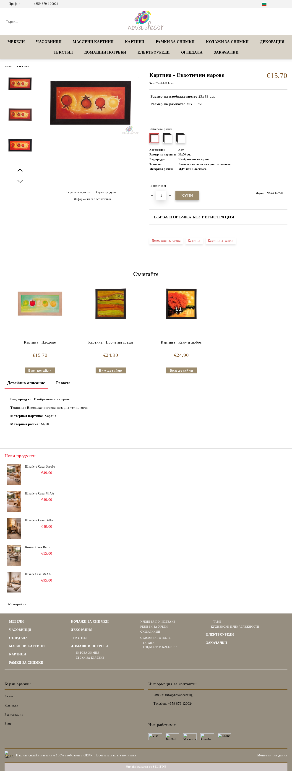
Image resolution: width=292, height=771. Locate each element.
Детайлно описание (26, 382)
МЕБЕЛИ (16, 42)
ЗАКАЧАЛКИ (226, 52)
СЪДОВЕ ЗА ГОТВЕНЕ (155, 637)
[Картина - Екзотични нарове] (91, 133)
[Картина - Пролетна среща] (110, 303)
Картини (194, 240)
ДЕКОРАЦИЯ (272, 42)
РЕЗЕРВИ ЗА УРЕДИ (154, 626)
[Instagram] (284, 3)
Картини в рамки (220, 240)
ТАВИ (217, 621)
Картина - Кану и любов (181, 342)
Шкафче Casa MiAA (39, 493)
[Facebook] (278, 3)
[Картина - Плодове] (40, 303)
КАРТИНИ (134, 42)
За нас (9, 696)
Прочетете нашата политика (115, 755)
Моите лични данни (272, 755)
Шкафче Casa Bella (39, 520)
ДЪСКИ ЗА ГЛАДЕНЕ (90, 657)
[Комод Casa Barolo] (14, 555)
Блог (8, 723)
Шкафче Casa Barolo (40, 466)
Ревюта (63, 382)
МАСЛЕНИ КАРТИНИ (93, 42)
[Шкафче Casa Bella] (14, 528)
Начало (8, 66)
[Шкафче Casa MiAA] (14, 501)
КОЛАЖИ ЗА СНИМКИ (227, 42)
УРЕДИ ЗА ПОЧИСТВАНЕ (157, 621)
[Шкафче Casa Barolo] (14, 474)
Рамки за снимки (175, 42)
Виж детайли (40, 370)
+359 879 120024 (46, 3)
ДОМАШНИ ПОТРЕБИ (105, 52)
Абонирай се (17, 604)
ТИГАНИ (148, 642)
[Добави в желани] (284, 186)
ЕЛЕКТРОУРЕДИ (154, 52)
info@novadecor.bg (179, 695)
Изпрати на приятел (77, 192)
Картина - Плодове (40, 342)
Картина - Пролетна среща (110, 342)
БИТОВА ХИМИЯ (87, 652)
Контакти (11, 705)
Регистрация (14, 714)
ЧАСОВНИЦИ (48, 42)
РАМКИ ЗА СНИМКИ (26, 662)
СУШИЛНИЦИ (150, 631)
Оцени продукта (106, 192)
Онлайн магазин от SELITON (146, 766)
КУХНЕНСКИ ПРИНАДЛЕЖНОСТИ (235, 626)
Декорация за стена (166, 240)
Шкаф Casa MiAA (38, 574)
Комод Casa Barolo (38, 547)
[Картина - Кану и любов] (181, 303)
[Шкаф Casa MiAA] (14, 582)
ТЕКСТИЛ (63, 52)
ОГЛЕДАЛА (192, 52)
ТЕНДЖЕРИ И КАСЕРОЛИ (160, 647)
